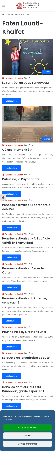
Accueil (7, 14)
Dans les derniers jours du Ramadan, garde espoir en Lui (24, 389)
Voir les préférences (27, 444)
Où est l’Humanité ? (17, 150)
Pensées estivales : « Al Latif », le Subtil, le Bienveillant (26, 240)
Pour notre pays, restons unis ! (25, 332)
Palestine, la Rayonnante (21, 179)
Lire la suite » (11, 101)
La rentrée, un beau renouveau (25, 83)
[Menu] (3, 6)
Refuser (27, 436)
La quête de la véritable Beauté (26, 358)
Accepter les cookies (27, 428)
